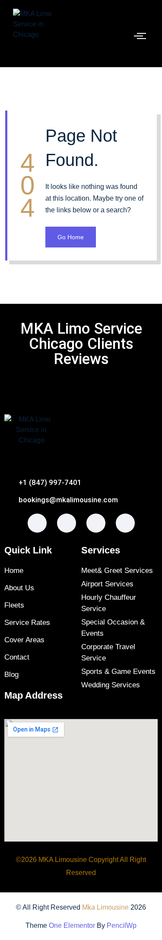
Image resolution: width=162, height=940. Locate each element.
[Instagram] (66, 523)
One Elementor (72, 925)
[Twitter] (95, 523)
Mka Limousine (105, 907)
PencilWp (122, 925)
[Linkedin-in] (125, 523)
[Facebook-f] (37, 523)
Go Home (70, 237)
